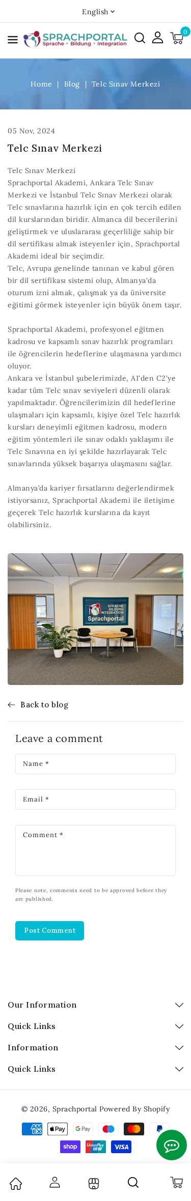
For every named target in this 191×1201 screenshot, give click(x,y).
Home (42, 84)
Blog (73, 84)
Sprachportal (74, 1108)
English (95, 11)
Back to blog (44, 704)
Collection (92, 1183)
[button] (13, 41)
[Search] (134, 1182)
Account (54, 1182)
